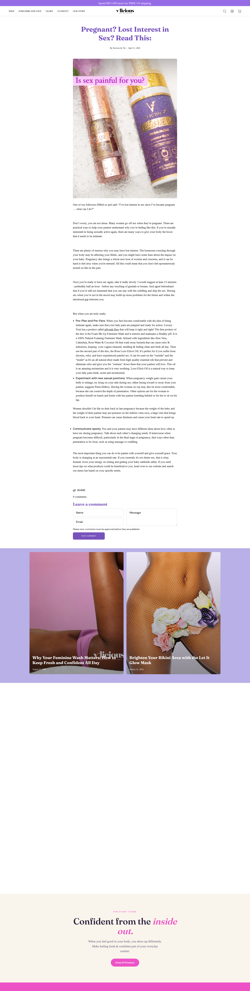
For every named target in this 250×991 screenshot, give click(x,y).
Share (81, 490)
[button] (225, 11)
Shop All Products (125, 962)
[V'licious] (122, 11)
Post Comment (88, 536)
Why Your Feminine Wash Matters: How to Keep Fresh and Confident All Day (74, 660)
